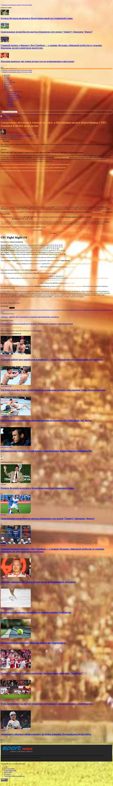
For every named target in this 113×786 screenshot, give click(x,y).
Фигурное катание (13, 95)
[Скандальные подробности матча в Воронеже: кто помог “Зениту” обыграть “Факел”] (5, 28)
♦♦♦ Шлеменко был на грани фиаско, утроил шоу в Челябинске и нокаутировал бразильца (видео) (35, 164)
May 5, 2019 (61, 233)
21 (1, 426)
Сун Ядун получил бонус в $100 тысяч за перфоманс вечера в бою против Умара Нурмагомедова (53, 390)
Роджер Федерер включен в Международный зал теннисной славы (37, 18)
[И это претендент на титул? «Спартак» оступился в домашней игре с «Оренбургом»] (16, 698)
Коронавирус (11, 93)
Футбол (7, 77)
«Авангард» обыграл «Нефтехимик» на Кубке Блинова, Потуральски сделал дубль (46, 734)
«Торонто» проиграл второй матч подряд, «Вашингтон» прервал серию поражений (37, 324)
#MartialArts (76, 264)
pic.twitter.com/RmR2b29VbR (56, 280)
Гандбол (10, 102)
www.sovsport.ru (14, 306)
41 (1, 365)
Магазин (7, 75)
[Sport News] (16, 5)
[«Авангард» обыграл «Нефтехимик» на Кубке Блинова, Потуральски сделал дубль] (16, 728)
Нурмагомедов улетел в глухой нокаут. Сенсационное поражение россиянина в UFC (46, 451)
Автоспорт (8, 88)
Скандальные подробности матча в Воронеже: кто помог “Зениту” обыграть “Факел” (47, 32)
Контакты (7, 774)
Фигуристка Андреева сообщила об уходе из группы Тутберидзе (36, 612)
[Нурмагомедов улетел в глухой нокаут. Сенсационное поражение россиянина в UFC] (16, 445)
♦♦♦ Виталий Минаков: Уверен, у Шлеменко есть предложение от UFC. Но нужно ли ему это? (33, 171)
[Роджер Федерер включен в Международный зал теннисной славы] (5, 14)
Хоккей (6, 79)
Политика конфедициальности (14, 776)
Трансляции (11, 106)
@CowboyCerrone (56, 230)
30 (1, 709)
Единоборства (9, 82)
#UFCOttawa (47, 230)
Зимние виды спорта (14, 91)
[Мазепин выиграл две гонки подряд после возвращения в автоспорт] (5, 58)
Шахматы (10, 104)
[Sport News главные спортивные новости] (17, 752)
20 (1, 494)
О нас (6, 767)
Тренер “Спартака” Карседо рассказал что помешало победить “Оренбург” (41, 673)
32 (1, 557)
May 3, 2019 (70, 267)
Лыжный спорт (12, 99)
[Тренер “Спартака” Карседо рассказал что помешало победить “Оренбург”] (16, 668)
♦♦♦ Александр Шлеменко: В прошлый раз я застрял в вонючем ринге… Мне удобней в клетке (33, 167)
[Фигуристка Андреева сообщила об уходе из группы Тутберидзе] (16, 607)
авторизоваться (36, 331)
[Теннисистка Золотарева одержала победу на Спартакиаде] (16, 637)
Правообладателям (10, 770)
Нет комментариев (27, 136)
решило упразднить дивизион (71, 286)
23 (1, 524)
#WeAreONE (54, 264)
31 (1, 679)
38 (1, 649)
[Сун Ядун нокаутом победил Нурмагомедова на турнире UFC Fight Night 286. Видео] (16, 415)
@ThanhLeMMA (74, 278)
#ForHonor (62, 264)
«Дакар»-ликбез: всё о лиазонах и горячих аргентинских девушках (30, 317)
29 (1, 588)
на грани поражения (62, 157)
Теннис (7, 86)
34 (1, 618)
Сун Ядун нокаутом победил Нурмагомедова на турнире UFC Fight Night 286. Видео (46, 420)
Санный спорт (12, 101)
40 (1, 396)
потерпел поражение (44, 270)
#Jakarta (68, 264)
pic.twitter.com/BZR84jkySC (88, 264)
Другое (6, 90)
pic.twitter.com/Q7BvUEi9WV (71, 230)
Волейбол (7, 84)
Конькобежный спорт (14, 97)
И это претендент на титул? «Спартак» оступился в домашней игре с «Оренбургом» (47, 704)
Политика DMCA (9, 769)
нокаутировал (97, 212)
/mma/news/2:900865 (56, 300)
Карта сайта (8, 772)
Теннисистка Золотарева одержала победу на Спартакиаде (33, 643)
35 (1, 457)
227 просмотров (6, 136)
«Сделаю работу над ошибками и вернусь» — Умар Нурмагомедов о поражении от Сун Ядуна (52, 359)
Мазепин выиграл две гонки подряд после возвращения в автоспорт (37, 61)
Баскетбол (8, 80)
